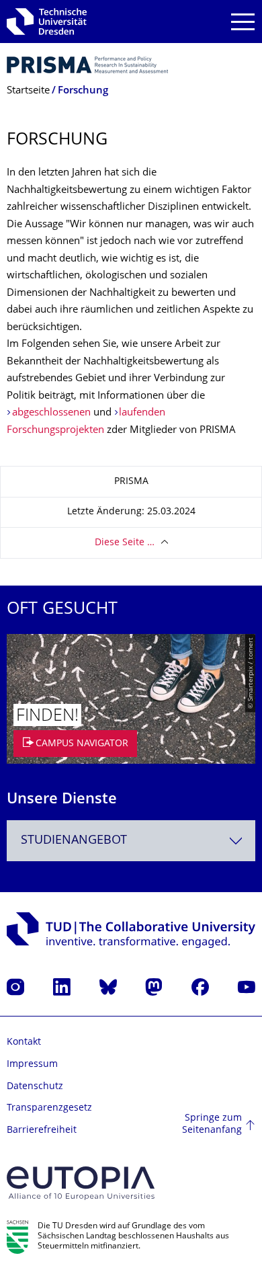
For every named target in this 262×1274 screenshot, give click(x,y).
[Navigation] (242, 22)
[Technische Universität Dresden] (47, 21)
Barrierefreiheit (42, 1130)
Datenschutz (35, 1086)
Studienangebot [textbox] (74, 840)
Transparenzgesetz (49, 1108)
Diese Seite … (125, 543)
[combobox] (131, 840)
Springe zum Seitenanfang (212, 1124)
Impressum (32, 1064)
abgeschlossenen (51, 413)
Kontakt (24, 1042)
